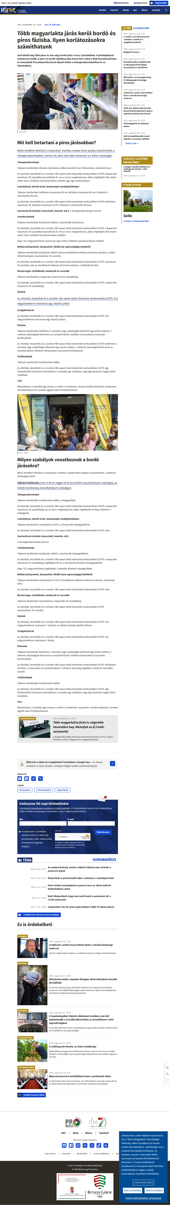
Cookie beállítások (101, 1154)
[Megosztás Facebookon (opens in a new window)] (26, 778)
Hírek (75, 1133)
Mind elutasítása (132, 1190)
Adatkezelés (82, 1154)
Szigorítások (62, 790)
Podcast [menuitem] (114, 10)
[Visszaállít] (167, 1080)
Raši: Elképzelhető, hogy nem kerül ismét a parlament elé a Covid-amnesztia (79, 898)
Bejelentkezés (122, 3)
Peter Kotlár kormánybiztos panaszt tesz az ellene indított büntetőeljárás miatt (79, 887)
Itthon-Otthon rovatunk (136, 221)
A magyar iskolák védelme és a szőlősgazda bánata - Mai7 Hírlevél (137, 169)
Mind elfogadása (154, 1190)
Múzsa (88, 1133)
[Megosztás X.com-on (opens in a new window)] (40, 778)
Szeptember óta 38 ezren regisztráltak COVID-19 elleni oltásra (81, 907)
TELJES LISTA (130, 143)
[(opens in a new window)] (64, 1145)
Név (21, 819)
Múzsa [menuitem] (144, 10)
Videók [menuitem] (126, 10)
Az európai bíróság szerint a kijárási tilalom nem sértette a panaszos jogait (79, 869)
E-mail (71, 819)
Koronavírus (24, 790)
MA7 (63, 1133)
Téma (27, 860)
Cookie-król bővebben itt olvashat (143, 1198)
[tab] (127, 28)
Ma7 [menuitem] (135, 10)
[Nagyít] (167, 1068)
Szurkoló (104, 1133)
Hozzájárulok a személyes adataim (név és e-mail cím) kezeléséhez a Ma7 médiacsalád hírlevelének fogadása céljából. (36, 839)
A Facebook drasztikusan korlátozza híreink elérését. (44, 808)
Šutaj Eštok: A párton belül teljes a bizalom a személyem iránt (81, 878)
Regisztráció (141, 3)
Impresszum (50, 1154)
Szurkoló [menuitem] (156, 10)
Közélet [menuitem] (102, 10)
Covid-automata (43, 790)
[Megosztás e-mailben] (19, 778)
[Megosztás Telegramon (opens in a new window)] (33, 778)
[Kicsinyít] (167, 1074)
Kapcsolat (66, 1154)
